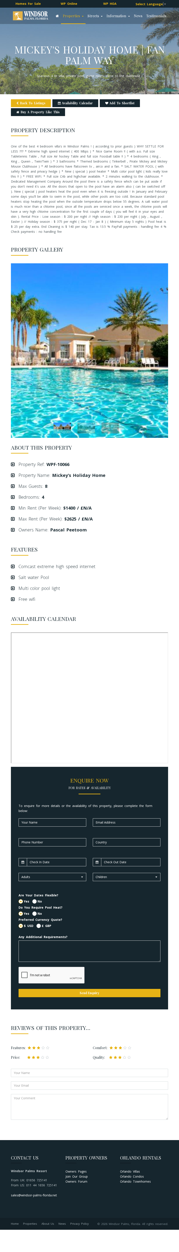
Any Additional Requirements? (43, 937)
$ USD (30, 926)
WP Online (69, 4)
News (138, 16)
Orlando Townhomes (135, 1181)
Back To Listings (32, 103)
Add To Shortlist (121, 103)
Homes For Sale (28, 4)
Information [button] (117, 16)
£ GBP (46, 926)
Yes (28, 901)
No (40, 901)
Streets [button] (94, 16)
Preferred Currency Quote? (40, 920)
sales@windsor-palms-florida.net (34, 1195)
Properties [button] (72, 16)
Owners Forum (76, 1181)
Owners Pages (76, 1171)
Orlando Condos (132, 1176)
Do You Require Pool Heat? (40, 907)
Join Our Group (76, 1176)
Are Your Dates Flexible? (38, 895)
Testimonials (156, 16)
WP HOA (110, 4)
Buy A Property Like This (39, 112)
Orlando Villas (130, 1171)
